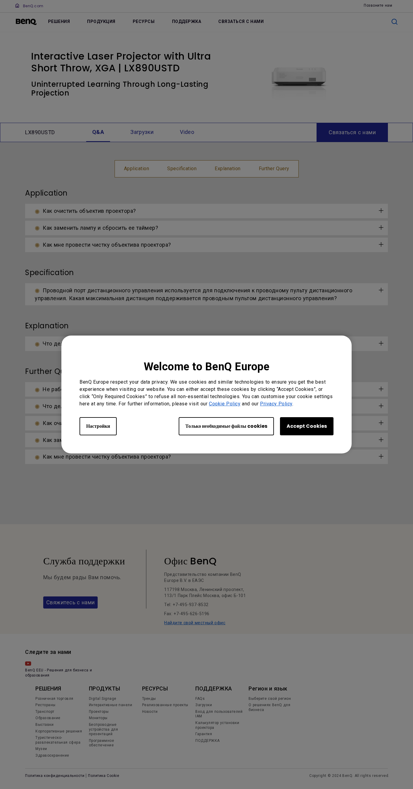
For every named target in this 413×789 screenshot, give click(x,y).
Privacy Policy (276, 404)
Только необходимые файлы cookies (226, 426)
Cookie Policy (224, 404)
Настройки (98, 426)
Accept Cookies (307, 426)
